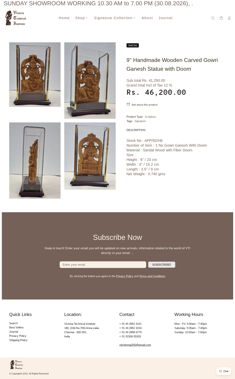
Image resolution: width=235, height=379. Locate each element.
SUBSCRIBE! (161, 264)
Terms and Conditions (152, 276)
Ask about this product (145, 104)
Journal (13, 331)
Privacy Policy (124, 276)
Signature (140, 121)
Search (13, 323)
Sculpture (150, 116)
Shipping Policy (18, 340)
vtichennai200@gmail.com (135, 344)
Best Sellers (16, 327)
